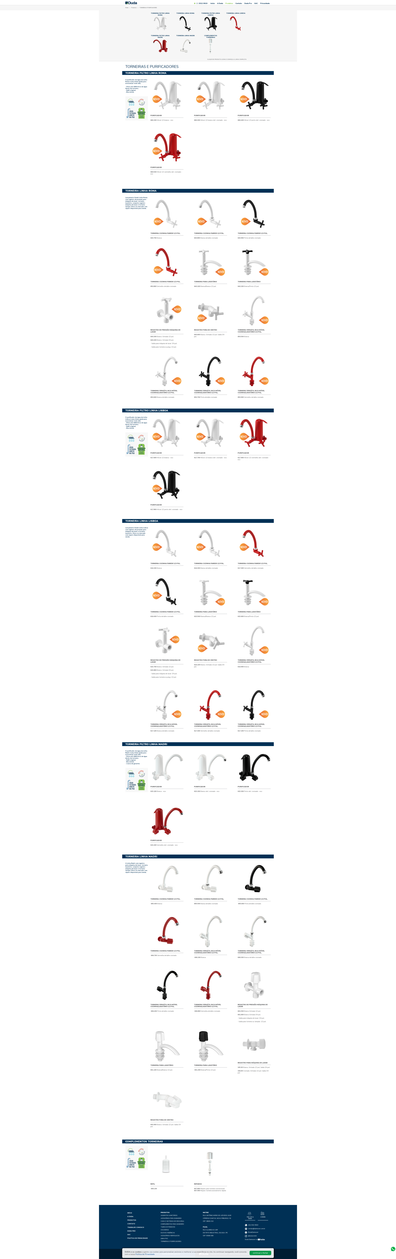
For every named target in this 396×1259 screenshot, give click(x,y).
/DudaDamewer (253, 1232)
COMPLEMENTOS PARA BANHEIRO (172, 1224)
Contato (238, 3)
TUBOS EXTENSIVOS (168, 1227)
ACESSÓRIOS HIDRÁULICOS (170, 1236)
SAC (256, 3)
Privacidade (265, 3)
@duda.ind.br (252, 1236)
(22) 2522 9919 (253, 1225)
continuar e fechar (260, 1253)
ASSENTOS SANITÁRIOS (169, 1215)
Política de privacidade (137, 1238)
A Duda (220, 3)
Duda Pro (248, 3)
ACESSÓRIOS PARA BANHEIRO (171, 1218)
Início (212, 3)
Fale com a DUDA (250, 1217)
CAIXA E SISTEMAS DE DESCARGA (172, 1221)
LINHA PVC (164, 1239)
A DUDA (262, 1217)
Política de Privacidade (145, 1254)
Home (126, 7)
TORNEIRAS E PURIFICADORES (171, 1241)
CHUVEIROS (165, 1230)
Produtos (229, 3)
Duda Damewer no (251, 1239)
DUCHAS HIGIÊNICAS (168, 1233)
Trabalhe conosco (135, 1227)
